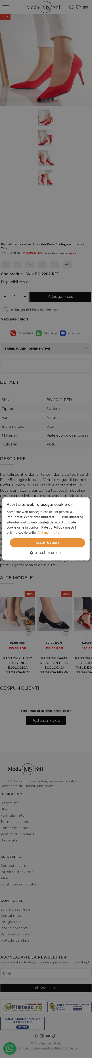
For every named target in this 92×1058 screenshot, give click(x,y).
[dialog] (46, 529)
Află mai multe (48, 532)
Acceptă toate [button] (47, 543)
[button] (46, 553)
